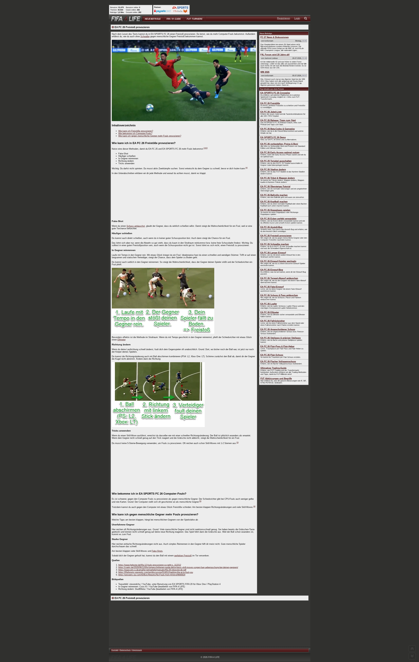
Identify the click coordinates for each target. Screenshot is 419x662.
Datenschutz (125, 650)
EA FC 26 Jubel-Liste (271, 112)
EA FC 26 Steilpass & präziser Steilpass (280, 338)
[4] (246, 168)
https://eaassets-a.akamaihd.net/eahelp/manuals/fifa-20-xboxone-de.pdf (152, 570)
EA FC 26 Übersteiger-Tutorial (275, 186)
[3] (237, 442)
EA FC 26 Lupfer (268, 304)
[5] (200, 501)
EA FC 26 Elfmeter (269, 312)
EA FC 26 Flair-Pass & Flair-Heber (277, 346)
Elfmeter (121, 339)
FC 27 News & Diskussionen (274, 37)
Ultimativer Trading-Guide (273, 368)
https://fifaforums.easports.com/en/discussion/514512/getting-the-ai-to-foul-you (155, 572)
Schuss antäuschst (136, 226)
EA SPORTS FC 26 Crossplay (275, 93)
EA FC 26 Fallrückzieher (272, 321)
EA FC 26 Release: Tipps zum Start (278, 120)
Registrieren (283, 18)
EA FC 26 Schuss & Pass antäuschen (279, 295)
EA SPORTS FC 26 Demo (273, 137)
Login (297, 18)
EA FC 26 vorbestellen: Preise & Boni (279, 144)
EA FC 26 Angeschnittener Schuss (277, 329)
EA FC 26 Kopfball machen (274, 201)
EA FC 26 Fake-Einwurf (272, 287)
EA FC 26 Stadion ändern (273, 169)
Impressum (137, 650)
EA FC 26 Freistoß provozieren (275, 235)
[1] (205, 148)
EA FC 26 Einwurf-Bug (271, 270)
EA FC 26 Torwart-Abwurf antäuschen (279, 278)
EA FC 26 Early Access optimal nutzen (279, 152)
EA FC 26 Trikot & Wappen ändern (277, 178)
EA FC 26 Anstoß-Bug (271, 227)
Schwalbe (145, 36)
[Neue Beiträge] (152, 18)
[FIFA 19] (173, 18)
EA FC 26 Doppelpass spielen (275, 210)
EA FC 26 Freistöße (270, 103)
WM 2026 (264, 72)
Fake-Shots (157, 551)
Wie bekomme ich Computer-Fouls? (135, 133)
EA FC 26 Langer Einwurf (273, 252)
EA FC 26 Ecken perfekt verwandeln (278, 218)
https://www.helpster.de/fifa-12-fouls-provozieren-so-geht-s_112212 (149, 565)
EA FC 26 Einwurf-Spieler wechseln (278, 261)
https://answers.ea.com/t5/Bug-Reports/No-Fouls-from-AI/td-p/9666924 (151, 575)
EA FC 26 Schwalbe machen (274, 244)
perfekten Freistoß (183, 555)
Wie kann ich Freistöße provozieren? (135, 131)
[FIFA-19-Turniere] (194, 18)
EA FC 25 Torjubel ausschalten (275, 161)
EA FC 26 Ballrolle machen (274, 195)
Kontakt (114, 650)
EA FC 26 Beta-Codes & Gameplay (277, 129)
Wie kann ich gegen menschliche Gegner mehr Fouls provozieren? (149, 136)
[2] (207, 148)
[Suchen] (306, 18)
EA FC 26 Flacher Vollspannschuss (278, 361)
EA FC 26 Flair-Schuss (271, 355)
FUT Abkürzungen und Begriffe (276, 378)
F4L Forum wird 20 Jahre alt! (275, 54)
